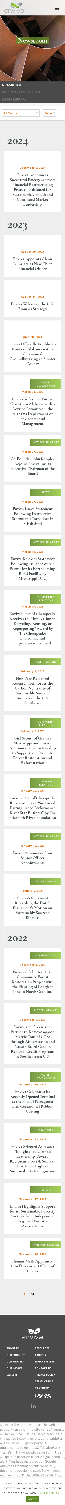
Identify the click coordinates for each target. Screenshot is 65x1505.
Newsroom (11, 85)
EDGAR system (44, 1361)
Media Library (14, 99)
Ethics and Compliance (43, 1396)
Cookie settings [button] (49, 1492)
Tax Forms (42, 1388)
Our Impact (14, 1368)
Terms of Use (44, 1381)
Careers (12, 1374)
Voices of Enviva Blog (21, 92)
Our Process (15, 1361)
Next (31, 1294)
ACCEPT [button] (32, 1499)
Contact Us (43, 1368)
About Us (13, 1348)
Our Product (15, 1355)
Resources (42, 1348)
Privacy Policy (45, 1374)
